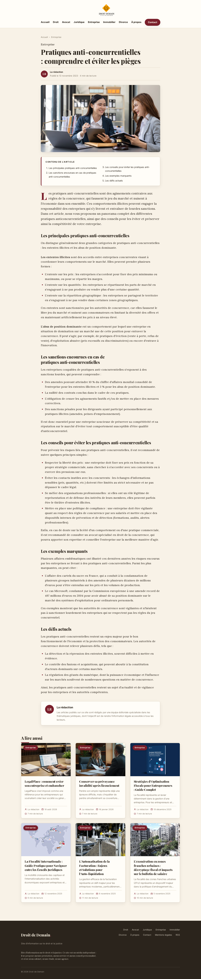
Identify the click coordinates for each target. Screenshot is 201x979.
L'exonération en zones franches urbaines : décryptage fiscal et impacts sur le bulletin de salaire (153, 867)
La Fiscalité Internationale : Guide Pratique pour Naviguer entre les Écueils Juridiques (46, 865)
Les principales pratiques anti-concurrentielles (73, 168)
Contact (152, 22)
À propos (136, 22)
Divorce (123, 22)
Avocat (66, 22)
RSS (178, 935)
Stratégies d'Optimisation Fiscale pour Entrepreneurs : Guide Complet (153, 785)
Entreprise (94, 22)
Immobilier (109, 22)
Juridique (79, 22)
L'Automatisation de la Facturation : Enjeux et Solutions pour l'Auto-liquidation (94, 867)
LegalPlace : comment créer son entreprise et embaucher (44, 783)
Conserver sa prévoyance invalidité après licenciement (99, 783)
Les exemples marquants (118, 175)
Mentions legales (163, 935)
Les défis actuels (114, 180)
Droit (56, 22)
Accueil (45, 22)
